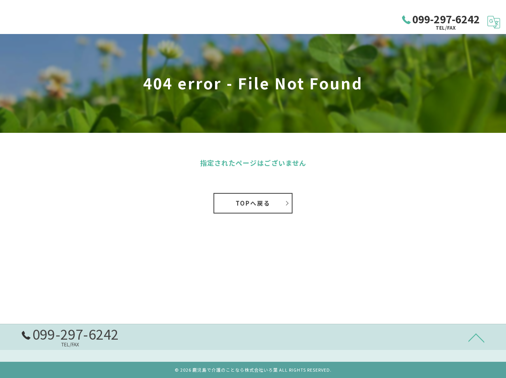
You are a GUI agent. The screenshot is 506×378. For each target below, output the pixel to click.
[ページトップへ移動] (476, 337)
